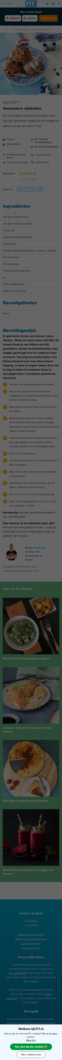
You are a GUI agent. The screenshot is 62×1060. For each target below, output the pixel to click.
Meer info (31, 1040)
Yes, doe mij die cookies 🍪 (31, 1046)
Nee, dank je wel (31, 1054)
